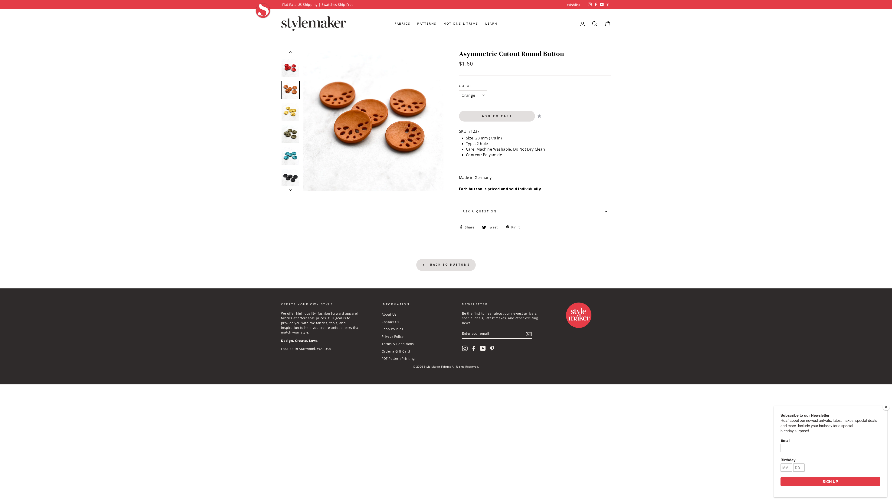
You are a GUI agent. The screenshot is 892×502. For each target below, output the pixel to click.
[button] (539, 116)
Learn (491, 23)
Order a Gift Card (396, 351)
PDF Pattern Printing (398, 358)
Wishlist (573, 5)
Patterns (426, 23)
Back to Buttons (449, 265)
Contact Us (390, 322)
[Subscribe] (529, 334)
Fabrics (402, 23)
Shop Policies (392, 329)
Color (465, 86)
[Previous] (290, 53)
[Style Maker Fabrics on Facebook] (474, 348)
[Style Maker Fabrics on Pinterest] (492, 348)
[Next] (290, 188)
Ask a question (480, 211)
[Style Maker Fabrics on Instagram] (465, 348)
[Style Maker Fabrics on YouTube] (483, 348)
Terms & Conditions (398, 344)
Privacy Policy (393, 336)
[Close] (886, 406)
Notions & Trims (460, 23)
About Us (389, 314)
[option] (446, 4)
